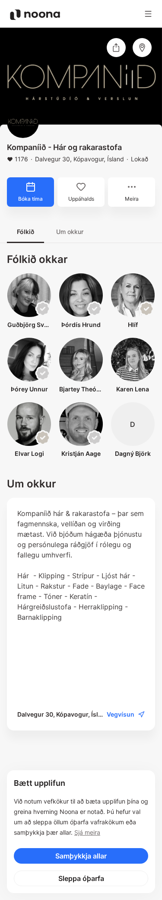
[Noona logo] (35, 15)
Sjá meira (87, 832)
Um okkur (69, 231)
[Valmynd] (148, 14)
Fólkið (25, 231)
